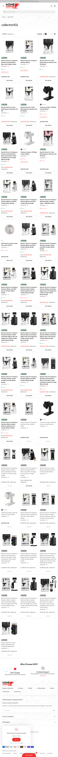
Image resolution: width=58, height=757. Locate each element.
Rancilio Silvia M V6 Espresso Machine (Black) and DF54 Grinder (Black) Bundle (29, 201)
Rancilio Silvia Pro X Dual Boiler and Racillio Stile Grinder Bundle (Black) (8, 644)
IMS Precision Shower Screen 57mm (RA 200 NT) (9, 244)
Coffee (30, 688)
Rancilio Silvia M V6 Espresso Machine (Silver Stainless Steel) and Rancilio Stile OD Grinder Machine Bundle (48, 515)
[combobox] (29, 11)
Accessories (5, 691)
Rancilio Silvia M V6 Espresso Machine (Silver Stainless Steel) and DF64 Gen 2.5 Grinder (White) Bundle (9, 425)
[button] (55, 6)
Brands (52, 688)
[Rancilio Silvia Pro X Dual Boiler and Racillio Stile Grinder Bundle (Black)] (9, 628)
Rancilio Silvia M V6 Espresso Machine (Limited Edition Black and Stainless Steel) (9, 62)
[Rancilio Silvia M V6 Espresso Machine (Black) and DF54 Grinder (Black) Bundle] (29, 185)
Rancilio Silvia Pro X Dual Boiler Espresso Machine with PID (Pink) (48, 154)
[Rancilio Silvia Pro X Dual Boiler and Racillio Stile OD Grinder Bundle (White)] (48, 454)
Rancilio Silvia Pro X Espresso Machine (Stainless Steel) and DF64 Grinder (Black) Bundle (9, 379)
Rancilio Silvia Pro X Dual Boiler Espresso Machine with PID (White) (29, 109)
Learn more (36, 1)
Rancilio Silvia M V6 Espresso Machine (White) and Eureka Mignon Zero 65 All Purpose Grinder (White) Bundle (48, 335)
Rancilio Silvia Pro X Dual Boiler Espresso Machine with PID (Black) (48, 62)
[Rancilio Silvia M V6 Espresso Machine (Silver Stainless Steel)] (29, 408)
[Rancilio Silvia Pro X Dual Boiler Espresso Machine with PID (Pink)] (48, 138)
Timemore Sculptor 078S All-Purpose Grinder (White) (9, 513)
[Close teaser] (36, 752)
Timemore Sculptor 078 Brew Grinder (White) (29, 153)
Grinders (20, 688)
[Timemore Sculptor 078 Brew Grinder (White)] (29, 138)
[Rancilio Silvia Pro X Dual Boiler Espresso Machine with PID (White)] (29, 93)
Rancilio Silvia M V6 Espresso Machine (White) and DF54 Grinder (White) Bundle (29, 378)
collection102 (10, 17)
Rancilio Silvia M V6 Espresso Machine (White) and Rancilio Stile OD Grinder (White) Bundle (29, 515)
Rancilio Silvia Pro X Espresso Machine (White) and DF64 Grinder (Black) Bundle (9, 201)
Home (3, 17)
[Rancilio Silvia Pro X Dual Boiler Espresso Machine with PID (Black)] (48, 46)
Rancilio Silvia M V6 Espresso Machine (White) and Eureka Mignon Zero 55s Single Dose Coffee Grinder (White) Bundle (29, 557)
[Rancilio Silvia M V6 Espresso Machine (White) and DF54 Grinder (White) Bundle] (29, 362)
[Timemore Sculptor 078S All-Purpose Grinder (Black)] (48, 408)
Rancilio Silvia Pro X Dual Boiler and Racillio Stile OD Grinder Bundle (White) (47, 469)
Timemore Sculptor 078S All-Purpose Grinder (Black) (48, 423)
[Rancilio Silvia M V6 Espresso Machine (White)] (29, 46)
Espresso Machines (7, 688)
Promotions (17, 691)
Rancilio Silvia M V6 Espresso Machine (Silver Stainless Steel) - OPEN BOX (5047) (48, 201)
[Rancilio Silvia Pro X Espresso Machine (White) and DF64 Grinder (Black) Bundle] (9, 185)
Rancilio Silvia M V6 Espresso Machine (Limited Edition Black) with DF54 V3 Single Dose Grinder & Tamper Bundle (29, 471)
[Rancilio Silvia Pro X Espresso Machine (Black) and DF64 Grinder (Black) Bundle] (29, 229)
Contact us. (43, 675)
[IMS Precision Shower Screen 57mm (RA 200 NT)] (9, 229)
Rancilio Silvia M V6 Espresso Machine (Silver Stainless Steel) (29, 424)
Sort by (4, 34)
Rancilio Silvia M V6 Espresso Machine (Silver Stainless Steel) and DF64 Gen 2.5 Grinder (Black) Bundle (29, 290)
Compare (39, 34)
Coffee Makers (41, 688)
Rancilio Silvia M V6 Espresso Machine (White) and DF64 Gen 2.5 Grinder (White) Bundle (9, 290)
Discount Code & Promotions (10, 702)
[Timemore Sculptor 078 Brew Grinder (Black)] (48, 93)
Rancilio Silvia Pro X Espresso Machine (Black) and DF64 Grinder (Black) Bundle (29, 245)
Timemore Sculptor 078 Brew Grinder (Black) (48, 108)
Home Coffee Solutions (11, 750)
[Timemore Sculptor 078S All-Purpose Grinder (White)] (9, 498)
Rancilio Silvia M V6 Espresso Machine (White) (29, 61)
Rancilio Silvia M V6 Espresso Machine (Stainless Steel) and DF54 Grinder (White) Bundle (48, 246)
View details (9, 80)
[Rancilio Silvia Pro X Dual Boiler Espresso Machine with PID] (9, 93)
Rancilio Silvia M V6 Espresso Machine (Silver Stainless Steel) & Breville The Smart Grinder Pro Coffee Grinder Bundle (9, 471)
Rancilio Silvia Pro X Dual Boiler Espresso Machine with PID (9, 109)
